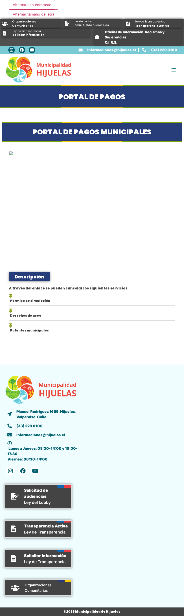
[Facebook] (22, 50)
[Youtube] (32, 50)
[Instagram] (11, 50)
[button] (173, 70)
